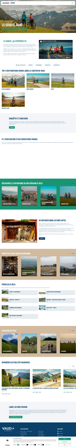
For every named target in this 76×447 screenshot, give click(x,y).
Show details (48, 444)
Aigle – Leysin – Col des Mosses (26, 431)
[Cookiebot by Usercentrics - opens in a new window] (7, 445)
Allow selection (64, 441)
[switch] (33, 444)
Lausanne (22, 436)
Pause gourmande (39, 65)
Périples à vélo (47, 65)
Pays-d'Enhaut (41, 436)
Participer (12, 127)
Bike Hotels (42, 238)
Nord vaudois (40, 431)
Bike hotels (30, 65)
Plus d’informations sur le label (15, 417)
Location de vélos (56, 65)
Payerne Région (41, 434)
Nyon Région (40, 433)
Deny (64, 444)
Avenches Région (23, 433)
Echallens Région (23, 434)
